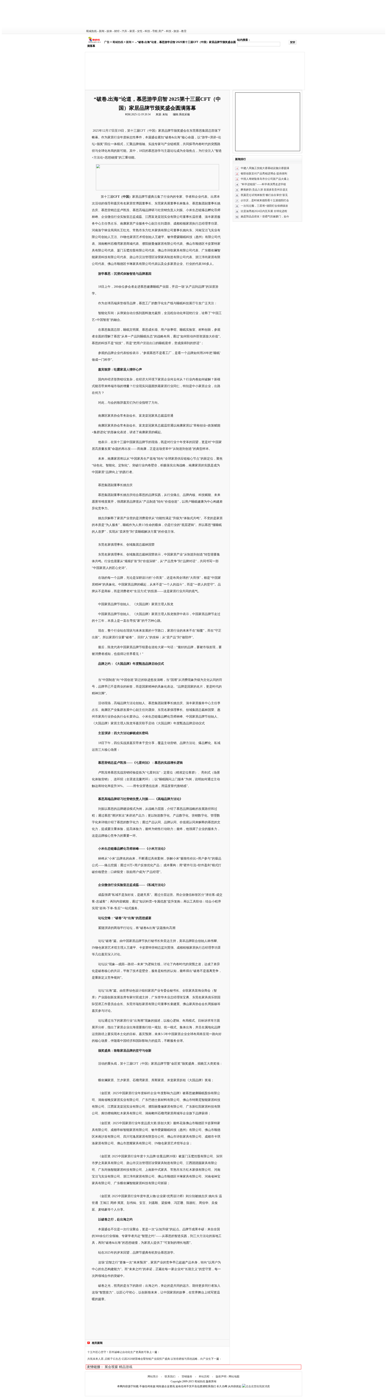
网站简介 (153, 1376)
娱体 (109, 31)
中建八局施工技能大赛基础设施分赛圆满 (265, 168)
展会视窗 (111, 1367)
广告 (107, 42)
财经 (117, 31)
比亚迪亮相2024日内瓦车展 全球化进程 (264, 211)
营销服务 (187, 1376)
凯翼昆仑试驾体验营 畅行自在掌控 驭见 (264, 195)
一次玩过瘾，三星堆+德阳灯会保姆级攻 (264, 205)
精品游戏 (125, 1367)
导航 (155, 31)
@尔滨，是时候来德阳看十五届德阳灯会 (265, 200)
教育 (184, 31)
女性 (139, 31)
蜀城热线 (91, 31)
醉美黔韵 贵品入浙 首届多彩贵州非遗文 (264, 189)
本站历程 (204, 1376)
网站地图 (234, 1376)
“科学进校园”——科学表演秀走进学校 (263, 184)
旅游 (176, 31)
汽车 (124, 31)
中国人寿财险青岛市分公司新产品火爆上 (265, 178)
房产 (161, 31)
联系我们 (170, 1376)
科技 (147, 31)
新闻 (101, 31)
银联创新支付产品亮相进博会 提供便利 (264, 173)
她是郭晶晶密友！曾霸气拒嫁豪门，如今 (265, 216)
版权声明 (221, 1376)
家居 (132, 31)
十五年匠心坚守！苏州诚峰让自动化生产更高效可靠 (118, 1352)
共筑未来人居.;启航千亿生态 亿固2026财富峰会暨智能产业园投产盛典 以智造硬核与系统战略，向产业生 (149, 1358)
